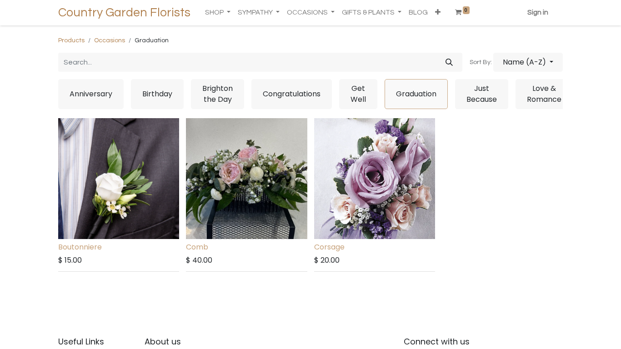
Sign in (537, 12)
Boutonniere (80, 247)
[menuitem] (418, 13)
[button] (437, 13)
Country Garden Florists (124, 12)
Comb (197, 247)
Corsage (329, 247)
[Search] (449, 62)
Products (71, 40)
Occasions (109, 40)
